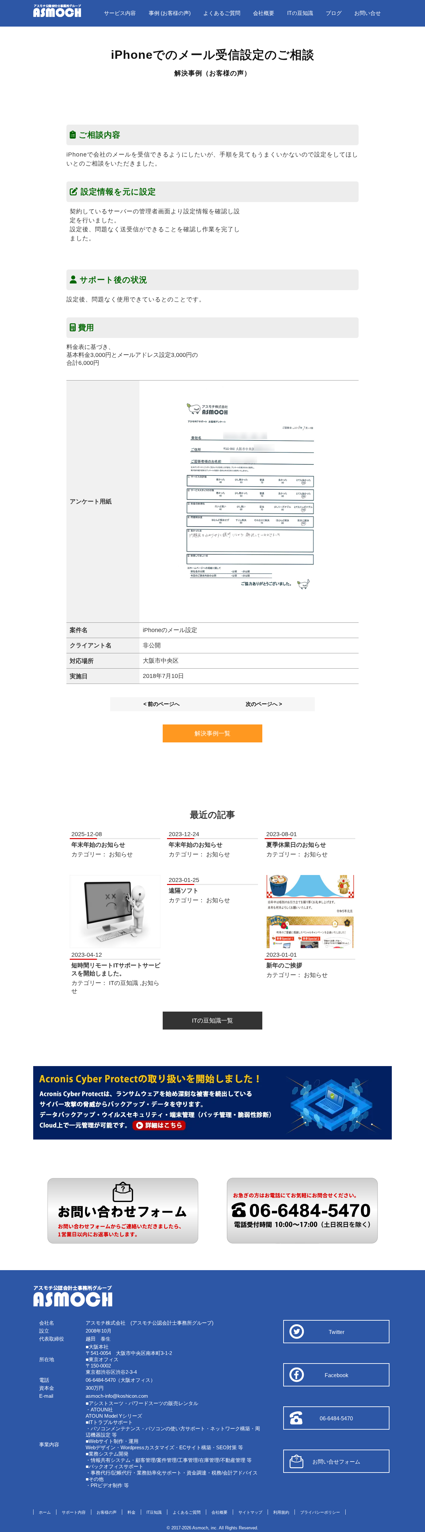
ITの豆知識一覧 (212, 1020)
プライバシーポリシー (320, 1512)
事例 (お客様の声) (170, 13)
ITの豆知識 (300, 13)
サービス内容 (120, 13)
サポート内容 (74, 1512)
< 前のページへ (161, 704)
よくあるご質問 (221, 13)
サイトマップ (250, 1512)
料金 (131, 1512)
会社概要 (263, 13)
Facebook (336, 1375)
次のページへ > (264, 704)
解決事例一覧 (212, 733)
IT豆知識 (154, 1512)
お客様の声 (107, 1512)
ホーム (45, 1512)
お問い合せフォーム (336, 1462)
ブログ (334, 13)
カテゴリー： (90, 854)
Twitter (336, 1332)
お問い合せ (367, 13)
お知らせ (121, 854)
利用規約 (281, 1512)
